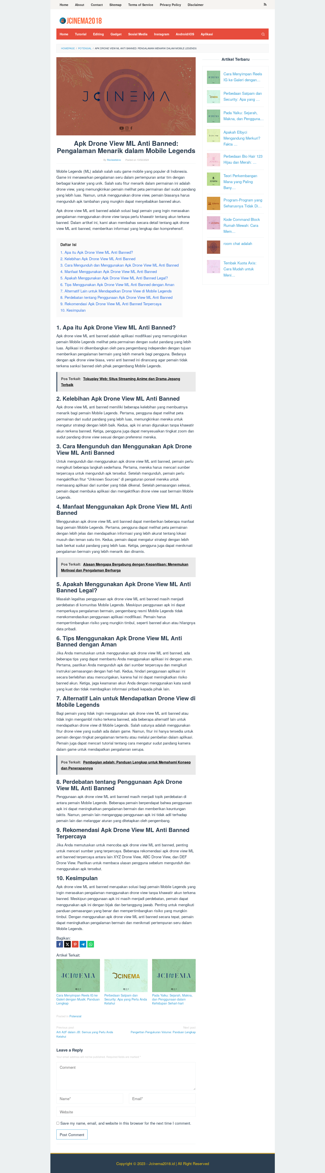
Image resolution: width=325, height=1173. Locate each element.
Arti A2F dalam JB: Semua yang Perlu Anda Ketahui (84, 1032)
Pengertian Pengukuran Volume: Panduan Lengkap (163, 1029)
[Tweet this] (67, 944)
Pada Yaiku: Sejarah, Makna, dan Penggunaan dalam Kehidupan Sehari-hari (172, 999)
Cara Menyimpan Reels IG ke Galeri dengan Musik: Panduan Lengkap (78, 999)
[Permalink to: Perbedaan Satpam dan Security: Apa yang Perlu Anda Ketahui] (126, 975)
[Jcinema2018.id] (80, 20)
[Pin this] (75, 944)
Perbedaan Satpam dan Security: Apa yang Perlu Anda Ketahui (125, 999)
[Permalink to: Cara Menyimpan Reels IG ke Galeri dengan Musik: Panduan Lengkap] (78, 975)
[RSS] (265, 4)
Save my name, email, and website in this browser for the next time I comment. (125, 1123)
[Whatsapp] (90, 944)
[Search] (263, 34)
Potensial (75, 1016)
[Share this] (59, 944)
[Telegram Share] (83, 944)
